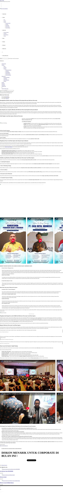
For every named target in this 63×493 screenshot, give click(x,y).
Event (4, 66)
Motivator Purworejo (4, 465)
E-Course (5, 67)
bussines (5, 81)
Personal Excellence (6, 77)
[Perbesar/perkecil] (0, 491)
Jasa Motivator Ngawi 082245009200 (6, 471)
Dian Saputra (7, 96)
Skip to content (2, 0)
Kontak (3, 82)
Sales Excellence (8, 73)
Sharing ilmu (4, 76)
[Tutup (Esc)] (2, 491)
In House (5, 68)
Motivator (7, 98)
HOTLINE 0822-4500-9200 (31, 460)
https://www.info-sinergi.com (4, 445)
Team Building (8, 72)
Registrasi (3, 83)
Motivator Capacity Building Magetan (7, 482)
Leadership (7, 71)
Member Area (4, 86)
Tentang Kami (4, 63)
